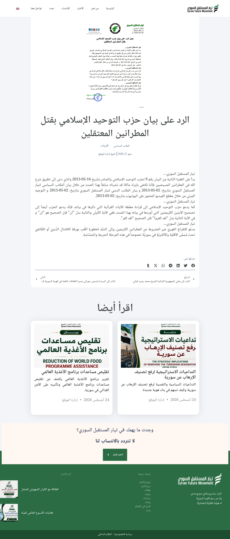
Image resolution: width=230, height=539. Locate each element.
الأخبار (80, 8)
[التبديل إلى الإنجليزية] (17, 8)
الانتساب (65, 8)
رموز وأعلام (145, 482)
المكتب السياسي (121, 146)
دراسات (147, 498)
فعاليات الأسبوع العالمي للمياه (37, 512)
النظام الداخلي (105, 534)
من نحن (94, 8)
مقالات (147, 490)
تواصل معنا (36, 8)
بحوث (148, 494)
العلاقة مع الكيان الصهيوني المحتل (39, 489)
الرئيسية (110, 8)
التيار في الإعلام (143, 506)
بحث (51, 8)
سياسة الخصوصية (123, 534)
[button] (193, 265)
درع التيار (146, 486)
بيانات (103, 146)
